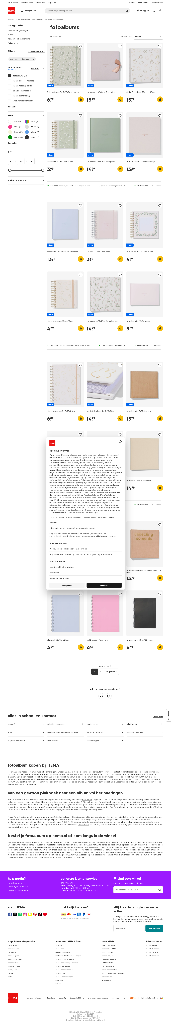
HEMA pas (59, 949)
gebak (10, 973)
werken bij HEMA (109, 949)
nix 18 (125, 998)
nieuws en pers (108, 956)
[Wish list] (154, 11)
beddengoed (13, 956)
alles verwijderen (36, 51)
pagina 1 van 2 (105, 666)
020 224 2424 (67, 883)
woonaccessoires (15, 959)
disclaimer (51, 998)
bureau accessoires (135, 732)
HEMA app (59, 945)
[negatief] (109, 696)
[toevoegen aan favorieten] (80, 46)
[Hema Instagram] (25, 914)
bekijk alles (158, 716)
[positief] (101, 696)
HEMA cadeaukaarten (64, 970)
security (62, 998)
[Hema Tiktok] (40, 914)
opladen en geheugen (18, 30)
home (10, 19)
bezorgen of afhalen (18, 886)
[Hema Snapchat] (30, 914)
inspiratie (59, 980)
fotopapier (29, 847)
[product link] (65, 65)
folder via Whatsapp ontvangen (68, 956)
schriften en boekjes (56, 724)
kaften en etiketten (95, 732)
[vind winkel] (159, 889)
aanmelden (154, 928)
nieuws (58, 984)
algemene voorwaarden (98, 998)
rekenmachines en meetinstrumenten (63, 732)
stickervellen (83, 824)
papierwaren (92, 724)
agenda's (11, 724)
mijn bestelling (15, 883)
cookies (115, 998)
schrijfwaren (132, 724)
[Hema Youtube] (45, 914)
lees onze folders (62, 952)
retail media (106, 980)
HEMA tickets (60, 973)
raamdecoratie (14, 966)
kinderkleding (13, 949)
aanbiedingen (93, 741)
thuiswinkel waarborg (149, 998)
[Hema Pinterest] (35, 914)
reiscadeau (87, 799)
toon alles (13, 107)
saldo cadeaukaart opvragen (114, 973)
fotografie (48, 19)
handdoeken (13, 963)
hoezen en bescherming (19, 39)
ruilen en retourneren (19, 890)
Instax (18, 850)
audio (10, 34)
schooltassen (52, 741)
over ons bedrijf (108, 945)
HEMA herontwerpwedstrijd (66, 963)
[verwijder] (22, 59)
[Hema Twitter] (15, 914)
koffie (10, 977)
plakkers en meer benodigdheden (50, 847)
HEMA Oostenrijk (153, 956)
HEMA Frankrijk (152, 952)
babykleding (13, 952)
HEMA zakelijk (107, 963)
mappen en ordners (16, 741)
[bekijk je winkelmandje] (160, 11)
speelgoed (12, 970)
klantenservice (108, 966)
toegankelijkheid (77, 998)
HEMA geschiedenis (110, 959)
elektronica (37, 19)
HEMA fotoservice (62, 966)
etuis (10, 732)
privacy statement (35, 998)
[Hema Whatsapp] (20, 914)
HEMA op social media (64, 959)
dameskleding (13, 945)
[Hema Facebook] (10, 914)
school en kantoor (22, 19)
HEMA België (151, 945)
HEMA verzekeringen (64, 977)
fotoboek (51, 822)
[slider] (9, 170)
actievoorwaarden (109, 970)
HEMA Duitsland (152, 949)
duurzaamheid (108, 952)
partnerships (107, 977)
